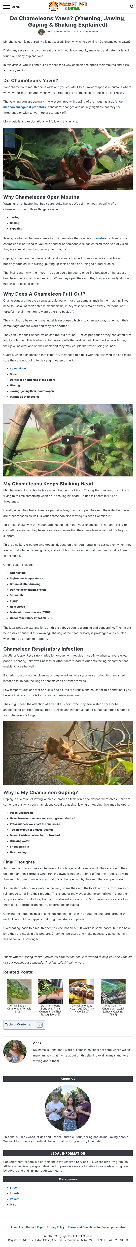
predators (100, 238)
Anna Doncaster (56, 31)
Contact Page (34, 1227)
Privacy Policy (56, 1227)
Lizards (14, 1193)
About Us (17, 1227)
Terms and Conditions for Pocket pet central (96, 1227)
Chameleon (90, 31)
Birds (13, 1187)
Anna (37, 1042)
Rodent (14, 1199)
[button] (37, 1025)
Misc (13, 1204)
